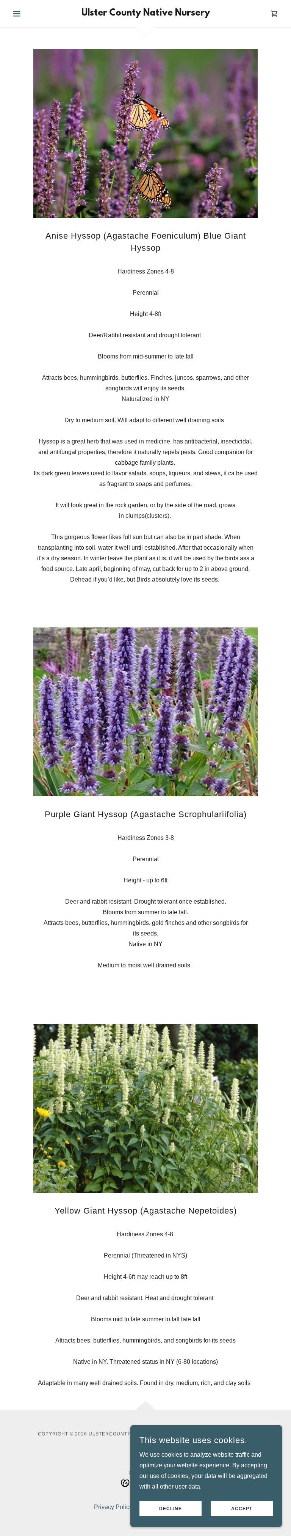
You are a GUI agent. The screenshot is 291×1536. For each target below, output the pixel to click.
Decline (170, 1508)
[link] (145, 13)
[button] (29, 13)
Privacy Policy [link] (113, 1507)
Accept (241, 1508)
